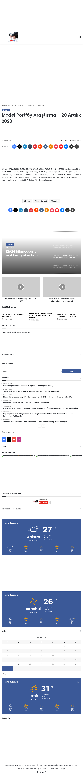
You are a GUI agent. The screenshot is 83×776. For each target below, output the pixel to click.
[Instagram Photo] (18, 472)
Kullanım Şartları (54, 769)
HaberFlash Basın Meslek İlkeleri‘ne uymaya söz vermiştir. (58, 765)
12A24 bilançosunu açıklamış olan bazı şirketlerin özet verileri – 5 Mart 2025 (27, 253)
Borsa (27, 201)
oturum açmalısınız (23, 332)
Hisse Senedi (41, 201)
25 (19, 664)
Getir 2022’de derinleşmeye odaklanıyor (13, 315)
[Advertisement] (41, 15)
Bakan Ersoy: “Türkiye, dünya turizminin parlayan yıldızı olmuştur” (40, 315)
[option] (41, 252)
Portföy (55, 201)
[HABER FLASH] (12, 37)
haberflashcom (8, 452)
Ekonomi (13, 105)
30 (76, 664)
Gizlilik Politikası (31, 769)
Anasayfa (6, 105)
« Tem (4, 674)
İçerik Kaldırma (42, 769)
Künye (63, 769)
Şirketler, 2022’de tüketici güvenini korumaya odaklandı (69, 315)
